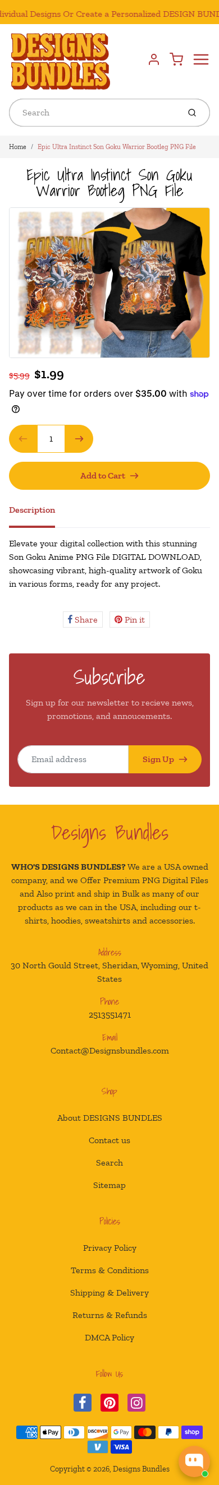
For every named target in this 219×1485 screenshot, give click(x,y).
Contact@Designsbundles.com (110, 1050)
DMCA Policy (109, 1337)
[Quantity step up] (79, 439)
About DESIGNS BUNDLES (109, 1117)
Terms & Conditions (110, 1270)
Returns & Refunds (109, 1315)
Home (17, 147)
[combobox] (93, 113)
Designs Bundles (109, 832)
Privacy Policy (109, 1247)
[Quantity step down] (23, 439)
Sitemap (109, 1185)
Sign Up (158, 759)
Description (32, 509)
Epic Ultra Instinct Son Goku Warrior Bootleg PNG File (117, 147)
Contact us (109, 1140)
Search (109, 1162)
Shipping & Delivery (109, 1292)
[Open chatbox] (194, 1461)
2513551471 (110, 1014)
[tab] (39, 513)
